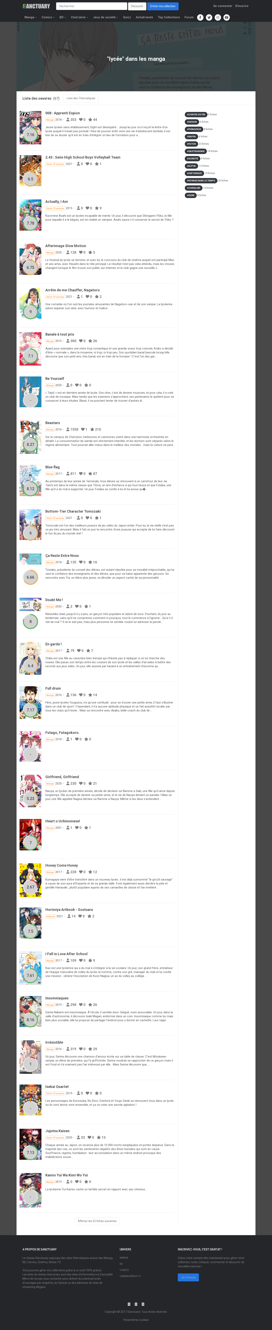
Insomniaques (56, 998)
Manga (29, 17)
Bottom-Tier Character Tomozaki (73, 511)
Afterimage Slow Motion (65, 246)
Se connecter (222, 6)
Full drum (53, 688)
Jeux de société (104, 17)
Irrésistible (54, 1042)
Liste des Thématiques (81, 98)
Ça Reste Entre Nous (62, 555)
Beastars (52, 423)
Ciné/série (78, 17)
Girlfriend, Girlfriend (62, 777)
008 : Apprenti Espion (62, 113)
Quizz (127, 17)
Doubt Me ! (54, 600)
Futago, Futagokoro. (62, 732)
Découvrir (137, 6)
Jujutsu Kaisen (57, 1131)
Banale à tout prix (59, 334)
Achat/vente (144, 17)
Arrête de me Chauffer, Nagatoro (72, 290)
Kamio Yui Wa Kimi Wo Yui (66, 1175)
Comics (47, 17)
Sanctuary (133, 1311)
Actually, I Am (56, 201)
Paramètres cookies (136, 1319)
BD (62, 17)
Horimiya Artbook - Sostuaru (69, 910)
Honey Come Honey (61, 865)
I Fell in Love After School (66, 954)
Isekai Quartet (57, 1087)
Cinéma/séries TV (130, 1276)
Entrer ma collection (162, 6)
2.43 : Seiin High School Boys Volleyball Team (82, 157)
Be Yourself (54, 378)
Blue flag (52, 467)
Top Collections (169, 17)
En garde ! (53, 644)
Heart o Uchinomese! (62, 821)
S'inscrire (242, 6)
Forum (189, 17)
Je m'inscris (188, 1277)
